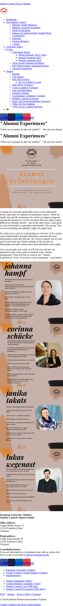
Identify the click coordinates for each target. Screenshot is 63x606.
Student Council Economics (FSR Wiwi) (25, 589)
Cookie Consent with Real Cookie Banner (20, 604)
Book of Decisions (21, 30)
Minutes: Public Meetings (24, 25)
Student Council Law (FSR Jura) (22, 586)
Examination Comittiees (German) (28, 96)
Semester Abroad (20, 93)
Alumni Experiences (22, 68)
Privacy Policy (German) (29, 594)
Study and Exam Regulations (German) (31, 101)
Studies (9, 71)
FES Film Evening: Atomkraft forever (30, 66)
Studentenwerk (13, 575)
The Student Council (16, 22)
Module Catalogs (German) (25, 98)
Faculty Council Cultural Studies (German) (27, 572)
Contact (16, 44)
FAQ (2, 594)
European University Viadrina (20, 570)
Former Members (20, 41)
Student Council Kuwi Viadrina (15, 3)
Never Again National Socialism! (28, 63)
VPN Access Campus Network (27, 106)
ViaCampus (18, 76)
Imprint (10, 594)
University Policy (14, 46)
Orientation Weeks (21, 52)
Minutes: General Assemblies (26, 27)
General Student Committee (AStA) (23, 583)
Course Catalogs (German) (25, 87)
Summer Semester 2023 (29, 57)
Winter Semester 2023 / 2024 (32, 55)
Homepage (11, 19)
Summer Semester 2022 (29, 60)
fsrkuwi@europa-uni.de (37, 555)
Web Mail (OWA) (21, 79)
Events (9, 49)
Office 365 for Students (23, 104)
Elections (16, 38)
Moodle (16, 74)
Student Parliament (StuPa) (19, 581)
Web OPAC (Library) (22, 85)
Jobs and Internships (22, 90)
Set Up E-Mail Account (29, 82)
